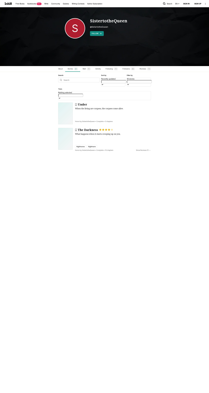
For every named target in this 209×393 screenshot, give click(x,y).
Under (82, 104)
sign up (197, 3)
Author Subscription (94, 3)
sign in (186, 3)
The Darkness (88, 130)
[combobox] (113, 81)
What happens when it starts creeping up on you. (97, 134)
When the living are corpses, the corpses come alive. (99, 108)
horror (77, 121)
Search (169, 3)
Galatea (66, 3)
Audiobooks (34, 3)
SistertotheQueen (108, 21)
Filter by (130, 75)
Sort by (103, 75)
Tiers (60, 89)
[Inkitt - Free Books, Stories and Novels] (8, 3)
